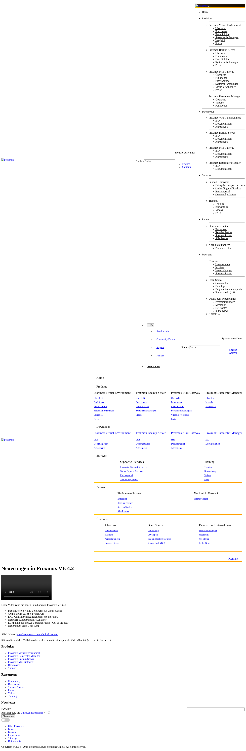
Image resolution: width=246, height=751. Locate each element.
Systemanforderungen (226, 37)
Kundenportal (222, 191)
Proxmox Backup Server (222, 132)
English (186, 164)
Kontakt (160, 355)
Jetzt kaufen (153, 366)
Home (205, 12)
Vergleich (220, 40)
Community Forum (225, 194)
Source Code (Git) (225, 292)
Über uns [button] (101, 519)
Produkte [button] (101, 386)
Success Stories (223, 235)
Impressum (14, 735)
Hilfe (150, 325)
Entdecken (221, 229)
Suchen (140, 161)
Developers (221, 286)
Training (219, 203)
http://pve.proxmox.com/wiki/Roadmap (37, 634)
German (186, 167)
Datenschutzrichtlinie (32, 712)
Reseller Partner (223, 232)
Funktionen (221, 31)
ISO (217, 120)
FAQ (218, 212)
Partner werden (223, 248)
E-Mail (6, 709)
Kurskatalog (221, 206)
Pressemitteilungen (225, 301)
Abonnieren (8, 716)
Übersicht (220, 28)
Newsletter (221, 307)
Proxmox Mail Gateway (221, 147)
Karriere (219, 267)
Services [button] (101, 455)
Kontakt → (215, 313)
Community (221, 283)
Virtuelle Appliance (225, 86)
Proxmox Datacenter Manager (224, 162)
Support (160, 347)
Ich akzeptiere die (23, 712)
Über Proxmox (16, 726)
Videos (219, 209)
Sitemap (12, 738)
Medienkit (220, 304)
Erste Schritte (222, 34)
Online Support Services (228, 188)
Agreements (221, 126)
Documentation (223, 123)
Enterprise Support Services (230, 185)
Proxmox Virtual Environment (225, 117)
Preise (218, 43)
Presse (11, 690)
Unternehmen (222, 264)
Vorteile (219, 102)
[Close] (209, 6)
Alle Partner (221, 238)
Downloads (208, 111)
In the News (221, 310)
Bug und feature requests (228, 289)
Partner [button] (100, 487)
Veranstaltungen (223, 270)
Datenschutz (14, 741)
